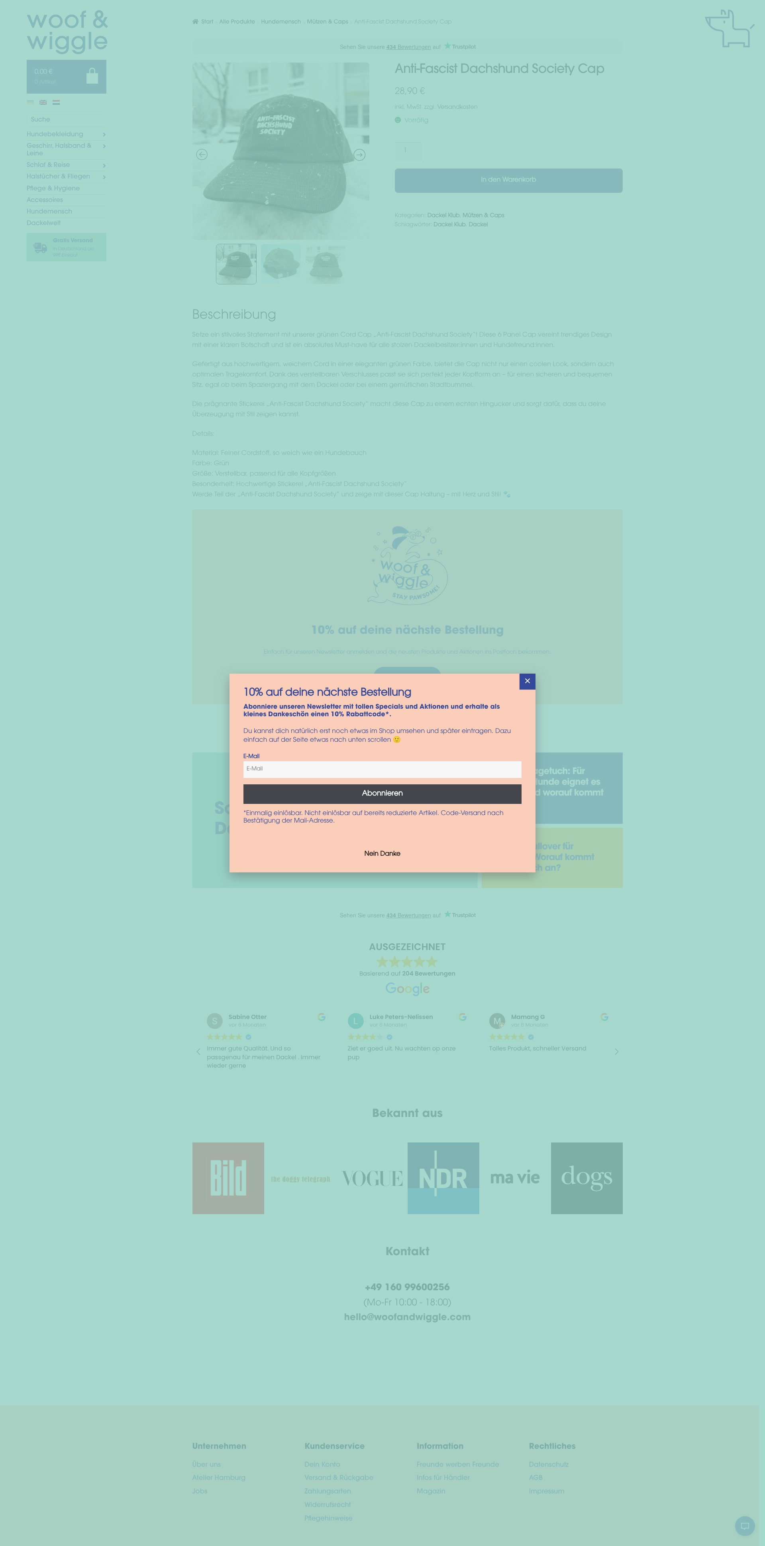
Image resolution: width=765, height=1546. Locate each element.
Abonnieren (382, 793)
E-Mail (251, 757)
